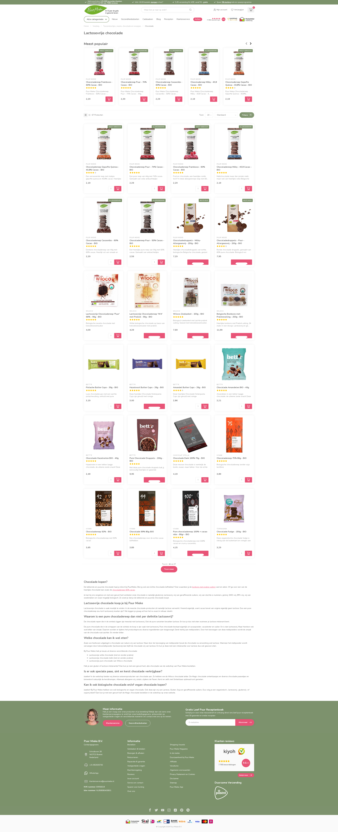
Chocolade (149, 26)
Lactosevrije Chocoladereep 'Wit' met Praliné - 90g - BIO (146, 315)
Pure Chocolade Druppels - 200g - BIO (146, 459)
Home (86, 26)
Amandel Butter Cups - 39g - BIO (189, 387)
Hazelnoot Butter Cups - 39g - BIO (147, 387)
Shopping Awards (177, 744)
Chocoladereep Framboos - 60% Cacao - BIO (99, 83)
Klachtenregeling (134, 770)
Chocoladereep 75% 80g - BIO (232, 458)
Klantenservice (183, 19)
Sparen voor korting (135, 787)
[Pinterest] (181, 810)
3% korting (226, 2)
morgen (154, 2)
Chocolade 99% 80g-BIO (142, 531)
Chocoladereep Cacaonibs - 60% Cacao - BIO (169, 83)
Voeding (96, 26)
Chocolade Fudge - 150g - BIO (231, 531)
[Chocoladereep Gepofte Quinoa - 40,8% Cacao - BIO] (238, 63)
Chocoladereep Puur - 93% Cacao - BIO (147, 242)
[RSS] (188, 810)
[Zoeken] (190, 9)
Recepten (168, 19)
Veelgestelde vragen (136, 766)
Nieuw (115, 19)
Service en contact (135, 783)
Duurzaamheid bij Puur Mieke (182, 757)
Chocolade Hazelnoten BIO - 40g (102, 458)
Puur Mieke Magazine (179, 749)
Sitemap (173, 783)
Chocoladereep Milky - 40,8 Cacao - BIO (204, 83)
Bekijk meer (243, 775)
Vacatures (174, 766)
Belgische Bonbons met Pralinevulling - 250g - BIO (230, 315)
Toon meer (169, 569)
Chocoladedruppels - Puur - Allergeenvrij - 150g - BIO (230, 242)
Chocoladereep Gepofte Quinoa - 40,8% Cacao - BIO (238, 83)
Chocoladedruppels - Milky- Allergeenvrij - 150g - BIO (187, 242)
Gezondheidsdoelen (130, 19)
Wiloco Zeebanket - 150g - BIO (188, 313)
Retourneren (132, 757)
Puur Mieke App (176, 787)
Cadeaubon (148, 19)
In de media (175, 753)
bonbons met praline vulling (203, 587)
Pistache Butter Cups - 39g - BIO (102, 387)
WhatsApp (93, 773)
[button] (220, 9)
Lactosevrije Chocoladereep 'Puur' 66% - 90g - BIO (103, 315)
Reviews (131, 774)
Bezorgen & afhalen (135, 753)
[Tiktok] (175, 810)
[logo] (103, 10)
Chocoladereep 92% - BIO (99, 531)
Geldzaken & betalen (136, 749)
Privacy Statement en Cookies (182, 774)
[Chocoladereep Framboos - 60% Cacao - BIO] (99, 63)
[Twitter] (156, 810)
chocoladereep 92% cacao (123, 590)
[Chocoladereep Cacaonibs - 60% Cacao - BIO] (169, 63)
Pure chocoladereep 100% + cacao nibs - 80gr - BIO (190, 533)
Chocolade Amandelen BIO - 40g (233, 387)
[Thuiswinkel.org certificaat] (247, 19)
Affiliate (173, 761)
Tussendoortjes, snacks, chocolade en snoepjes (122, 26)
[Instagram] (169, 810)
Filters (245, 115)
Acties (198, 19)
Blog (158, 19)
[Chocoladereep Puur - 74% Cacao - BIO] (134, 63)
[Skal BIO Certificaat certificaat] (145, 821)
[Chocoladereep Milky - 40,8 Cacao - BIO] (204, 63)
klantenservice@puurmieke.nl (101, 781)
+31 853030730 (96, 765)
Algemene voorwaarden (180, 770)
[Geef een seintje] (197, 262)
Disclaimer (174, 778)
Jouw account (133, 778)
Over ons (131, 791)
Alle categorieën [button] (95, 19)
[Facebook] (150, 810)
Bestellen (131, 744)
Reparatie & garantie (136, 761)
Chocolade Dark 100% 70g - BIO (189, 458)
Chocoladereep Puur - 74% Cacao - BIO (134, 83)
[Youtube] (162, 810)
